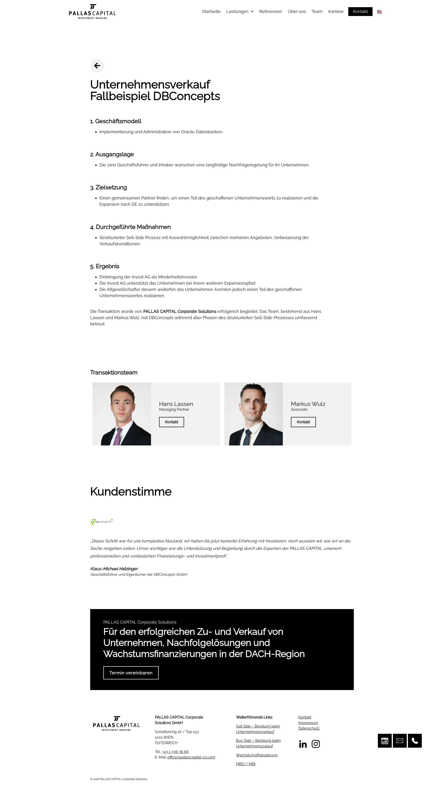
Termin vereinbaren (131, 672)
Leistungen (237, 11)
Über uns (297, 11)
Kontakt (171, 422)
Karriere (336, 11)
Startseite (211, 11)
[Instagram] (315, 744)
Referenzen (270, 11)
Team (317, 11)
